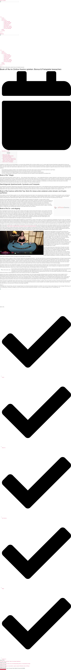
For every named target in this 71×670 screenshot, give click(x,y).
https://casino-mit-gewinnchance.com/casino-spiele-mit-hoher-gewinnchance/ (21, 226)
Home (3, 17)
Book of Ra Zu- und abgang (8, 161)
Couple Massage (7, 21)
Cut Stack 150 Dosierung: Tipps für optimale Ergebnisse (10, 661)
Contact (3, 30)
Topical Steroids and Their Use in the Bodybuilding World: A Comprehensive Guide (15, 663)
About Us (3, 19)
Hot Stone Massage (7, 28)
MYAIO (23, 668)
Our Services (4, 20)
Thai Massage (6, 24)
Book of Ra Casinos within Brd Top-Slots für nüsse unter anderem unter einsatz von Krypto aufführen (9, 159)
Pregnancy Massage (7, 22)
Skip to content (3, 0)
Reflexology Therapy (7, 26)
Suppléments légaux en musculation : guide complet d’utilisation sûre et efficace (14, 665)
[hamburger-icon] (1, 50)
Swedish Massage (7, 23)
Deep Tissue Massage (8, 27)
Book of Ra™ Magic (6, 154)
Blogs (3, 29)
